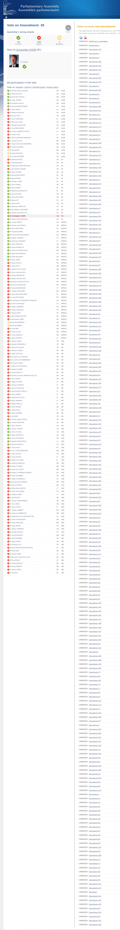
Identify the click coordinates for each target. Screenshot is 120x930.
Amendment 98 (94, 819)
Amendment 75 (94, 684)
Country (28, 87)
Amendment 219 (95, 664)
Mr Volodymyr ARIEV (16, 231)
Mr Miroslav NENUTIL (17, 444)
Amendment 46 (94, 534)
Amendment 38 (94, 436)
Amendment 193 (95, 400)
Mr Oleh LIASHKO (15, 426)
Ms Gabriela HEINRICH (17, 463)
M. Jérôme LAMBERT (16, 510)
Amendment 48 (94, 526)
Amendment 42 (94, 501)
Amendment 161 (95, 460)
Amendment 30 (94, 342)
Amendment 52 (94, 558)
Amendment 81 (94, 762)
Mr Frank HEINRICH (16, 335)
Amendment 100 (95, 754)
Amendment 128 (95, 253)
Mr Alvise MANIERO (16, 400)
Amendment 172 (95, 705)
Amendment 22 (94, 241)
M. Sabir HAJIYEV (15, 454)
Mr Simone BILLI (15, 410)
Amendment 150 (95, 147)
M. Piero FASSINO (15, 457)
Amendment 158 (95, 204)
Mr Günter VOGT (15, 134)
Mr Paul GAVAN (15, 560)
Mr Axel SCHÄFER (16, 485)
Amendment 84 (94, 815)
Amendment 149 (95, 66)
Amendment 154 (95, 62)
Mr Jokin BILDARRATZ (17, 128)
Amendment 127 (95, 432)
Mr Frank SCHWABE (16, 476)
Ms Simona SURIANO (17, 385)
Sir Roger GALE (15, 203)
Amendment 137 (95, 257)
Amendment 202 (95, 489)
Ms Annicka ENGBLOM (17, 322)
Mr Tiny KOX (14, 573)
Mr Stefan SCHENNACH (17, 479)
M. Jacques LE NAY (16, 141)
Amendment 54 (94, 570)
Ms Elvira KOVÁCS (16, 263)
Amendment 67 (94, 831)
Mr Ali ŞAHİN (14, 416)
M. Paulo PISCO (15, 447)
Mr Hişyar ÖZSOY (15, 541)
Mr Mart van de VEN (16, 122)
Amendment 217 (95, 110)
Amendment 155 (95, 766)
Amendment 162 (95, 465)
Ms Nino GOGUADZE (16, 197)
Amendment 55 (94, 574)
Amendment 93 (94, 851)
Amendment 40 (94, 448)
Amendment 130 (95, 196)
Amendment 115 (95, 648)
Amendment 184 (95, 298)
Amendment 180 (95, 290)
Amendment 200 (95, 509)
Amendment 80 (94, 758)
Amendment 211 (95, 737)
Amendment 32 (94, 359)
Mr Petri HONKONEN (16, 119)
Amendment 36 (94, 412)
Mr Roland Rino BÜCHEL (18, 125)
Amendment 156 (95, 925)
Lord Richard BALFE (16, 163)
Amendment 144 (95, 896)
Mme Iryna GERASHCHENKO (19, 235)
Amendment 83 (94, 811)
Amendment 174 (95, 127)
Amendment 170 (95, 277)
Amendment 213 (95, 322)
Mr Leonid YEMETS (16, 222)
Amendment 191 (95, 729)
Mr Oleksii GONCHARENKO (19, 219)
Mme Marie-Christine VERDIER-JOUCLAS (23, 375)
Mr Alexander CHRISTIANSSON (20, 166)
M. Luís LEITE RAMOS (17, 297)
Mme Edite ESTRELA (16, 532)
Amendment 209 (95, 106)
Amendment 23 (94, 249)
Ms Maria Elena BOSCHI (17, 488)
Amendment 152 (95, 904)
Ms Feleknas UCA (15, 544)
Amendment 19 (94, 208)
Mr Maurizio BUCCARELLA (18, 391)
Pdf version (85, 37)
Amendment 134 (95, 220)
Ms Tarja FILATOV (15, 507)
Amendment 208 (95, 143)
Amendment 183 (95, 294)
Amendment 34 (94, 391)
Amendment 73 (94, 859)
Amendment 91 (94, 697)
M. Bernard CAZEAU (16, 350)
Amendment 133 (95, 49)
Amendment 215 (95, 224)
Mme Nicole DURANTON (18, 285)
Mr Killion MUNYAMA (16, 228)
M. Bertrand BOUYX (16, 372)
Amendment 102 (95, 603)
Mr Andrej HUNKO (15, 569)
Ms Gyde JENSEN (15, 100)
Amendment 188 (95, 660)
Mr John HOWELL (15, 184)
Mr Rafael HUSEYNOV (17, 112)
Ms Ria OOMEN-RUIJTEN (18, 316)
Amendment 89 (94, 676)
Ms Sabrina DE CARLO (17, 397)
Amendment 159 (95, 428)
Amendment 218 (95, 82)
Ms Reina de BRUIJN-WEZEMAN (20, 137)
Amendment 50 (94, 550)
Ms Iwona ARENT (15, 188)
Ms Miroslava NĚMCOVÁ (18, 206)
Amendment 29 (94, 334)
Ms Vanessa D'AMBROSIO (18, 513)
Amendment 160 (95, 456)
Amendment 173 (95, 123)
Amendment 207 (95, 513)
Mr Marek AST (14, 200)
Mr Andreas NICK (15, 332)
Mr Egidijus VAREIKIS (17, 238)
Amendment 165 (95, 477)
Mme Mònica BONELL (17, 147)
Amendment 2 (94, 725)
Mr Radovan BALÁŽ (16, 159)
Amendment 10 (94, 102)
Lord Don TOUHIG (15, 432)
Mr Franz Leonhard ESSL (18, 272)
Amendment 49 (94, 542)
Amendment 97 (94, 599)
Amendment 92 (94, 916)
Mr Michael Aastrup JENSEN (19, 91)
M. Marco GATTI (15, 266)
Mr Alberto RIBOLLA (16, 404)
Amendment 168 (95, 269)
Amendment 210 (95, 216)
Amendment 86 (94, 876)
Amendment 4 (94, 53)
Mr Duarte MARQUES (17, 310)
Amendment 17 (94, 180)
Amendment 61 (94, 595)
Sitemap (6, 1)
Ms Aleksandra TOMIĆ (17, 319)
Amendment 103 (95, 607)
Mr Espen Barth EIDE (16, 522)
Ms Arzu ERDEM (15, 379)
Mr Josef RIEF (14, 328)
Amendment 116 (95, 701)
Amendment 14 (94, 151)
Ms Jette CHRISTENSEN (18, 519)
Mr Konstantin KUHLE (17, 103)
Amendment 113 (95, 888)
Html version (81, 37)
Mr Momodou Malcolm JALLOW (20, 557)
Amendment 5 (94, 58)
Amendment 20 (94, 212)
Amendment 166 (95, 481)
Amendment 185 (95, 302)
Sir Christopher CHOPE (17, 216)
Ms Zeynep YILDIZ (15, 341)
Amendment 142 (95, 338)
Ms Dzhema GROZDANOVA (19, 250)
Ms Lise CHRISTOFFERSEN (19, 450)
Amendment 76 (94, 802)
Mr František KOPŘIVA (17, 156)
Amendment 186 (95, 717)
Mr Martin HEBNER (16, 413)
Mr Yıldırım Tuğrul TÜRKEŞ (18, 419)
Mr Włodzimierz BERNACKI (18, 191)
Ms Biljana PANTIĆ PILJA (18, 278)
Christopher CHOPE (25, 49)
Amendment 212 (95, 70)
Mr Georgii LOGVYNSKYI (18, 225)
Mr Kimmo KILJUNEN (16, 460)
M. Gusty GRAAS (15, 109)
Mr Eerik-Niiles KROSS (17, 97)
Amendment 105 (95, 615)
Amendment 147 (95, 171)
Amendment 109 (95, 627)
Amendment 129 (95, 229)
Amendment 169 (95, 273)
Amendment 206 (95, 855)
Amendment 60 (94, 591)
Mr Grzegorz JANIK (16, 181)
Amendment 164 (95, 473)
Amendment (93, 652)
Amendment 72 (94, 863)
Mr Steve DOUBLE (16, 172)
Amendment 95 (94, 908)
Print (68, 32)
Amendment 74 (94, 868)
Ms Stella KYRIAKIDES (17, 304)
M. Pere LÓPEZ (15, 504)
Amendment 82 (94, 782)
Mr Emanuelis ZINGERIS (17, 241)
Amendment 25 (94, 265)
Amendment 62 (94, 807)
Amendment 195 (95, 546)
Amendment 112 (95, 884)
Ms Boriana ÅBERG (16, 325)
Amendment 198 (95, 505)
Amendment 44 (94, 774)
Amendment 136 (95, 306)
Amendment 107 (95, 619)
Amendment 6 (94, 74)
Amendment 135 (95, 237)
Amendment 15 (94, 159)
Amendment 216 (95, 245)
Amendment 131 (95, 200)
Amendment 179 (95, 286)
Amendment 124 (95, 379)
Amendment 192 (95, 78)
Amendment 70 (94, 672)
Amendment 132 (95, 444)
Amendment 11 (94, 115)
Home (6, 17)
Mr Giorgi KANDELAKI (17, 247)
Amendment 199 (95, 167)
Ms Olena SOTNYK (16, 94)
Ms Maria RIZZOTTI (16, 338)
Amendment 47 (94, 522)
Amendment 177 (95, 387)
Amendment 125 (95, 424)
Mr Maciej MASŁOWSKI (17, 175)
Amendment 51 (94, 562)
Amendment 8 (94, 94)
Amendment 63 (94, 827)
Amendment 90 (94, 692)
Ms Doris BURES (15, 526)
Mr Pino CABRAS (15, 394)
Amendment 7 (94, 86)
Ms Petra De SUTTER (17, 469)
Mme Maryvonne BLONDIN (18, 482)
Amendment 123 (95, 131)
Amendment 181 (95, 90)
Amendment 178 (95, 281)
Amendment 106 (95, 640)
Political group (39, 87)
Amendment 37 (94, 416)
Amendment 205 (95, 770)
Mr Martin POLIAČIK (16, 153)
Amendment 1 (94, 794)
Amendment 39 (94, 440)
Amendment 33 (94, 375)
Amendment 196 (95, 530)
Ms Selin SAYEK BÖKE (17, 491)
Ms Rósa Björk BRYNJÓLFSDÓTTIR (21, 548)
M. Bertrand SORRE (16, 369)
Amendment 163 (95, 469)
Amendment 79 (94, 750)
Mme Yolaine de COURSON (19, 357)
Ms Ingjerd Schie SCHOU (18, 269)
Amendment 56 (94, 579)
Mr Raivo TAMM (15, 260)
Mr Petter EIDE (14, 551)
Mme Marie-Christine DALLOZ (19, 282)
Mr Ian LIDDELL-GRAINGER (19, 209)
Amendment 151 (95, 119)
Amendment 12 (94, 135)
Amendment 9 (94, 98)
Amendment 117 (95, 741)
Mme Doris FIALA (15, 116)
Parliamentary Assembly (32, 8)
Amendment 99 (94, 823)
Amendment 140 (95, 408)
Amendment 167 (95, 485)
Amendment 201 (95, 395)
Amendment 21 (94, 233)
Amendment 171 (95, 554)
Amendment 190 (95, 668)
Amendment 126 (95, 452)
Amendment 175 (95, 155)
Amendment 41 (94, 798)
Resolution (93, 892)
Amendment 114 (95, 847)
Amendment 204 (95, 778)
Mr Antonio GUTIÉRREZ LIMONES (21, 472)
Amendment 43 (94, 493)
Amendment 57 (94, 587)
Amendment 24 (94, 261)
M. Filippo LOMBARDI (17, 307)
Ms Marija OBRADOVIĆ (17, 275)
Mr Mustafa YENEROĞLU (18, 344)
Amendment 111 (95, 636)
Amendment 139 (95, 900)
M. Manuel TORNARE (17, 529)
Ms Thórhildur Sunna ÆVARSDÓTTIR (22, 516)
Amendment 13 (94, 139)
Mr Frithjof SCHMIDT (16, 466)
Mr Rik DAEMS (14, 150)
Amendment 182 (95, 363)
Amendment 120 (95, 713)
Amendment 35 (94, 404)
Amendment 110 (95, 631)
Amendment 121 (95, 790)
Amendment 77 (94, 688)
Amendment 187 (95, 680)
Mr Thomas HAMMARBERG (19, 501)
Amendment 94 (94, 880)
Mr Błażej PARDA (15, 178)
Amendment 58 (94, 583)
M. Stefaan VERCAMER (17, 291)
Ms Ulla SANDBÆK (16, 538)
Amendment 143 (95, 347)
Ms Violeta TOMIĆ (15, 554)
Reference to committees (98, 41)
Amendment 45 (94, 518)
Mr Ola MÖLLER (15, 497)
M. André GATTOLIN (16, 354)
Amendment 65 (94, 835)
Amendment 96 (94, 786)
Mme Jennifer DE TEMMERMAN (20, 360)
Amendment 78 (94, 721)
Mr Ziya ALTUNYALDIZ (17, 388)
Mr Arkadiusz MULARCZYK (18, 213)
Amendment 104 (95, 611)
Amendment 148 (95, 351)
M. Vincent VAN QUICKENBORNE (20, 144)
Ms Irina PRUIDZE (15, 194)
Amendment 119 (95, 912)
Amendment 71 (94, 709)
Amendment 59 (94, 644)
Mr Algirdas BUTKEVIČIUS (18, 441)
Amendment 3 (94, 45)
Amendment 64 (94, 839)
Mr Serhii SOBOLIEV (16, 244)
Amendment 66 (94, 188)
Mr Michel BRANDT (16, 566)
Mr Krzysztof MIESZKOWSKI (19, 106)
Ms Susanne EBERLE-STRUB (19, 131)
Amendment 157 (95, 184)
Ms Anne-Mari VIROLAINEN (18, 294)
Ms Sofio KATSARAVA (17, 438)
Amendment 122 (95, 497)
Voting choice (52, 87)
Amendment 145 (95, 176)
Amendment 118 (95, 745)
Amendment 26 (94, 314)
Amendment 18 (94, 192)
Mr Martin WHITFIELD (17, 435)
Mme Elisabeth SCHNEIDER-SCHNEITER (23, 300)
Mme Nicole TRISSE (16, 363)
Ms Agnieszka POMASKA (18, 253)
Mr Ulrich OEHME (15, 407)
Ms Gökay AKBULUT (16, 563)
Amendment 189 (95, 656)
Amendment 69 (94, 843)
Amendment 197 (95, 538)
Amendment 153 (95, 383)
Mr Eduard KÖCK (15, 313)
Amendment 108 (95, 623)
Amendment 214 (95, 371)
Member (19, 87)
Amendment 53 (94, 566)
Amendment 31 (94, 355)
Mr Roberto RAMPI (16, 494)
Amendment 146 (95, 420)
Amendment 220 (95, 310)
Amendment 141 (95, 326)
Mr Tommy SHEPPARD (17, 422)
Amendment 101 (95, 921)
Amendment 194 (95, 367)
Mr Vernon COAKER (16, 429)
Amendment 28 (94, 330)
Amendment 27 (94, 318)
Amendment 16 (94, 163)
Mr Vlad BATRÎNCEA (16, 535)
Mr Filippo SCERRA (16, 382)
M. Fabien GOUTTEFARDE (18, 366)
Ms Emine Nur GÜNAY (17, 347)
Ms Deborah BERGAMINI (18, 288)
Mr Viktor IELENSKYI (16, 257)
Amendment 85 (94, 872)
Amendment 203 (95, 733)
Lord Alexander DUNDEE (18, 169)
